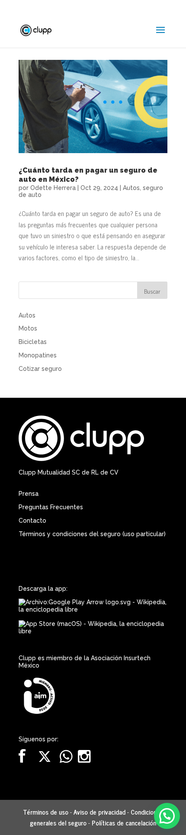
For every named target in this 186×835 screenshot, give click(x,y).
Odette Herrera (53, 187)
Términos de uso (45, 811)
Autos (131, 187)
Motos (28, 328)
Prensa (28, 493)
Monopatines (38, 355)
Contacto (32, 520)
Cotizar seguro (40, 368)
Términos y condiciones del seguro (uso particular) (92, 533)
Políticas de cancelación (124, 822)
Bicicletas (33, 341)
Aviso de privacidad (99, 811)
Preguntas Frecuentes (51, 507)
